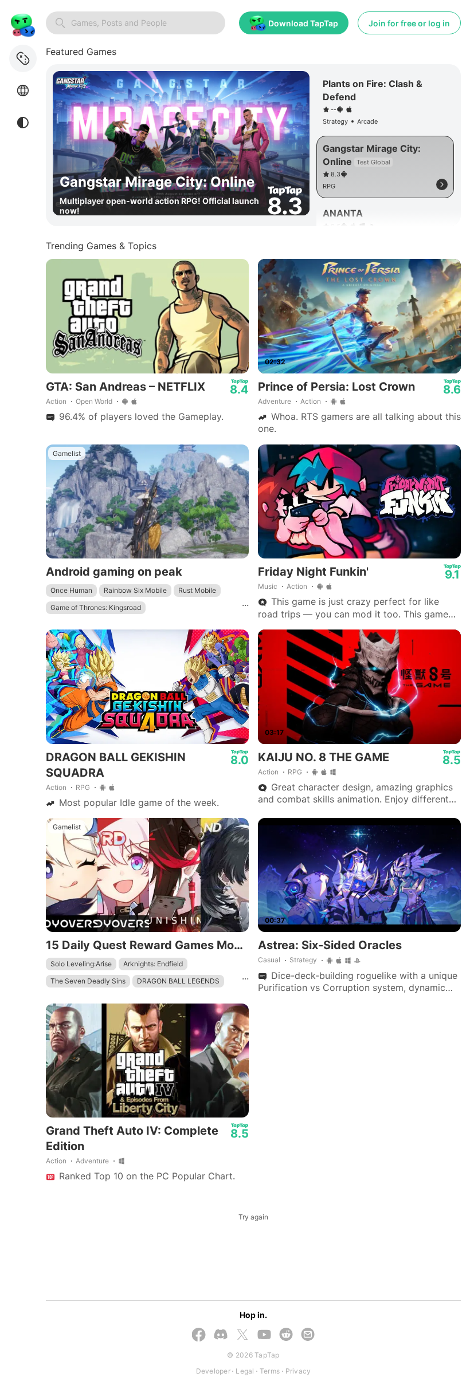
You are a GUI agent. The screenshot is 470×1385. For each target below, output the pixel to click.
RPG (83, 787)
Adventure (274, 401)
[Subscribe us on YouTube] (264, 1335)
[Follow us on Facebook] (199, 1336)
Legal (245, 1371)
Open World (94, 401)
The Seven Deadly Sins (88, 981)
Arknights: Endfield (153, 963)
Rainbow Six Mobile (135, 590)
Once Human (71, 590)
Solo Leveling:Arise (81, 963)
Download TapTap (303, 23)
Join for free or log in (409, 23)
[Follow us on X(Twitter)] (242, 1336)
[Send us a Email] (308, 1335)
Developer (213, 1371)
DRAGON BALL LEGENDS (178, 981)
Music (267, 586)
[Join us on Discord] (221, 1335)
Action (56, 401)
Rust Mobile (197, 590)
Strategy (303, 959)
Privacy (298, 1371)
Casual (269, 959)
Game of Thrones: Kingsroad (95, 607)
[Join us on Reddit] (286, 1335)
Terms (270, 1371)
